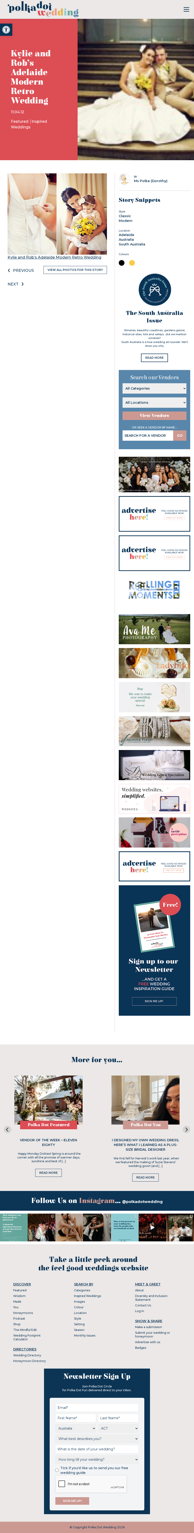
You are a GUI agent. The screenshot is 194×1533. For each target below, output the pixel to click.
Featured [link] (20, 121)
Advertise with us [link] (147, 1342)
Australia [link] (126, 239)
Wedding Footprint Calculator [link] (27, 1337)
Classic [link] (125, 216)
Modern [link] (125, 221)
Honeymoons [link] (23, 1313)
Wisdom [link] (19, 1296)
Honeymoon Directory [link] (29, 1361)
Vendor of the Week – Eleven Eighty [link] (48, 1142)
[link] (6, 30)
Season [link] (79, 1330)
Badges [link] (140, 1348)
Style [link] (77, 1318)
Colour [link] (79, 1307)
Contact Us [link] (143, 1305)
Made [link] (17, 1301)
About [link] (139, 1290)
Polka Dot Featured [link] (49, 1124)
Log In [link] (139, 1311)
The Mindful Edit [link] (25, 1330)
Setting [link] (79, 1324)
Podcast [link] (19, 1318)
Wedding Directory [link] (27, 1355)
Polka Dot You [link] (146, 1124)
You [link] (15, 1307)
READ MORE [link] (154, 357)
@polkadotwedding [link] (142, 1201)
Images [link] (79, 1301)
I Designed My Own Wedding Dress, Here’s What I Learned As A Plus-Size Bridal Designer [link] (145, 1145)
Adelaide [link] (126, 235)
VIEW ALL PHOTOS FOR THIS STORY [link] (75, 270)
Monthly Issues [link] (84, 1335)
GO (180, 435)
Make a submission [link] (148, 1327)
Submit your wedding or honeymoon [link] (152, 1334)
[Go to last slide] (7, 1129)
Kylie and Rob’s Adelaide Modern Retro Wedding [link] (54, 257)
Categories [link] (82, 1290)
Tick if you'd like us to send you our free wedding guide (94, 1470)
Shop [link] (16, 1324)
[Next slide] (186, 1129)
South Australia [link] (132, 244)
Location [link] (80, 1313)
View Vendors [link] (154, 415)
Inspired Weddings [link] (87, 1296)
